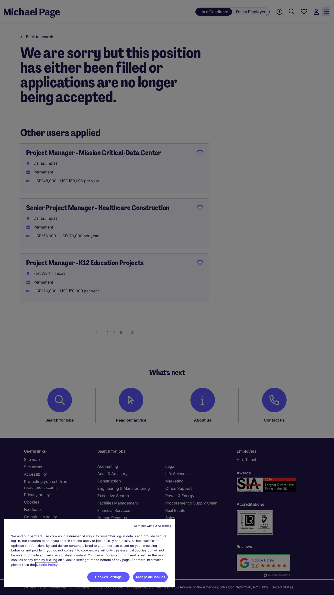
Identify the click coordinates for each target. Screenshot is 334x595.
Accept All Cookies (150, 577)
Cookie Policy (47, 565)
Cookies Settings (108, 577)
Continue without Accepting (152, 525)
